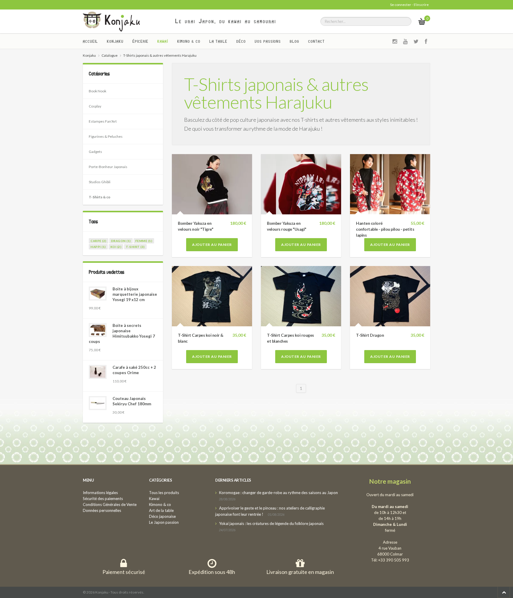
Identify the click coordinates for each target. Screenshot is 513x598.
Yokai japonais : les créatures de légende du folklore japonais (271, 523)
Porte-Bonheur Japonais (108, 166)
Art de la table (161, 510)
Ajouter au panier (212, 244)
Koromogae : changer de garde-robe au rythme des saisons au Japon (278, 492)
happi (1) (98, 247)
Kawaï (162, 41)
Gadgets (95, 151)
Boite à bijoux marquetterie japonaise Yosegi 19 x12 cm (135, 294)
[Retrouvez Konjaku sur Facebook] (426, 41)
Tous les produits (164, 492)
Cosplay (95, 106)
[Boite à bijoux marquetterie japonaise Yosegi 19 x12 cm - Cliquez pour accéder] (98, 293)
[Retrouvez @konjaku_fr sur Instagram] (395, 41)
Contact (316, 41)
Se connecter (400, 4)
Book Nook (97, 91)
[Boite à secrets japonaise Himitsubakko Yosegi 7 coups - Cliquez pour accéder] (98, 330)
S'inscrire (421, 4)
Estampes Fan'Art (103, 121)
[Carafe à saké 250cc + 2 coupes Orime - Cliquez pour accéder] (98, 372)
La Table (218, 41)
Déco (241, 41)
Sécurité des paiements (103, 498)
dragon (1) (121, 241)
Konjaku (115, 41)
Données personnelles (102, 510)
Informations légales (100, 492)
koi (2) (116, 247)
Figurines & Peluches (106, 136)
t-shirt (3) (135, 247)
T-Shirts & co (99, 197)
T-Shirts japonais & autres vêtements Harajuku (276, 93)
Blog (294, 41)
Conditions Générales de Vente (110, 504)
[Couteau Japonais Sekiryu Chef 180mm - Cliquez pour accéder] (98, 403)
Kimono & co (188, 41)
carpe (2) (99, 241)
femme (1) (144, 241)
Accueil (90, 41)
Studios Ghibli (99, 182)
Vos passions (268, 41)
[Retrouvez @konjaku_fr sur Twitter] (416, 41)
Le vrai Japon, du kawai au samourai (225, 21)
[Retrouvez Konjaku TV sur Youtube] (405, 41)
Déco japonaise (162, 516)
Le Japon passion (164, 522)
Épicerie (140, 41)
